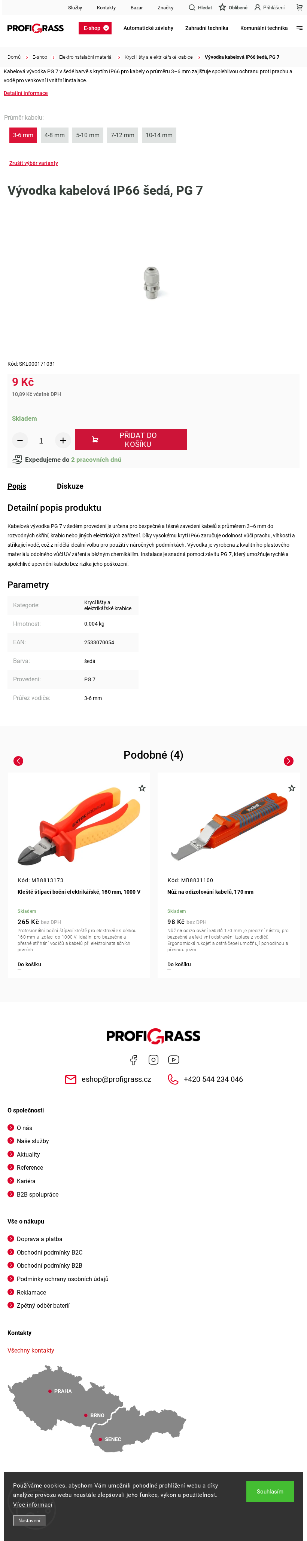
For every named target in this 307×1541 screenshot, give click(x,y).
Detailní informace (26, 93)
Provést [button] (33, 163)
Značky (165, 7)
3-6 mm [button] (23, 135)
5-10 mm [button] (88, 135)
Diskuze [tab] (70, 486)
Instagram (153, 1059)
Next (290, 760)
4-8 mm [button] (55, 135)
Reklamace (31, 1292)
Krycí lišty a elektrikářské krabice (107, 605)
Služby (75, 7)
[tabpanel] (79, 875)
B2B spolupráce (37, 1194)
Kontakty (106, 7)
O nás (24, 1128)
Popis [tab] (16, 486)
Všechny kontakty (30, 1350)
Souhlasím (270, 1491)
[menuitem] (97, 28)
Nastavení (29, 1520)
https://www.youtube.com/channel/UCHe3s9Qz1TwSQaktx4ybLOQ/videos (173, 1059)
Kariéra (26, 1181)
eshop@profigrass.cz (116, 1079)
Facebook (133, 1059)
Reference (30, 1167)
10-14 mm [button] (159, 135)
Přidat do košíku (138, 440)
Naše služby (33, 1141)
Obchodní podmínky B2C (49, 1252)
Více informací (32, 1504)
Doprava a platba (40, 1239)
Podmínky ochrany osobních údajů (63, 1279)
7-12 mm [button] (122, 135)
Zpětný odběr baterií (43, 1305)
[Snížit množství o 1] (20, 440)
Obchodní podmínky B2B (49, 1265)
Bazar (137, 7)
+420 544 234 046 (213, 1079)
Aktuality (28, 1154)
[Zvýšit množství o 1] (63, 440)
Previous (19, 760)
